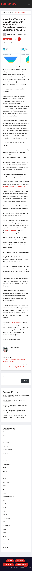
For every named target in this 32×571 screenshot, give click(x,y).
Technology (10, 12)
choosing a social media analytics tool (14, 186)
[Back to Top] (25, 566)
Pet (4, 511)
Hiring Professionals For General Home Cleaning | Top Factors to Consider (14, 411)
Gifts (4, 489)
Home (4, 12)
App (4, 435)
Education (5, 453)
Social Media (6, 525)
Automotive (6, 442)
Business (5, 446)
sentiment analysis (10, 230)
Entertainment (6, 457)
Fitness (5, 471)
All (3, 431)
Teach (4, 532)
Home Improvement (8, 496)
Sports (4, 529)
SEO (4, 522)
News (4, 507)
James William (11, 34)
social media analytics (15, 322)
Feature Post (6, 464)
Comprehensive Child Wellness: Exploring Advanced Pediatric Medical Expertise (14, 416)
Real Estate (6, 514)
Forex (4, 478)
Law (4, 500)
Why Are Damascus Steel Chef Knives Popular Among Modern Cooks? (16, 396)
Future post (6, 482)
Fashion (5, 460)
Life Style (5, 504)
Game (4, 485)
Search (5, 377)
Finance (5, 467)
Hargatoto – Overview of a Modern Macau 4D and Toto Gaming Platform (15, 406)
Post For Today (8, 4)
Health (4, 493)
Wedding (5, 547)
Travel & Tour (6, 540)
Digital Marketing (7, 449)
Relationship (6, 518)
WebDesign (6, 543)
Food (4, 475)
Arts (4, 439)
